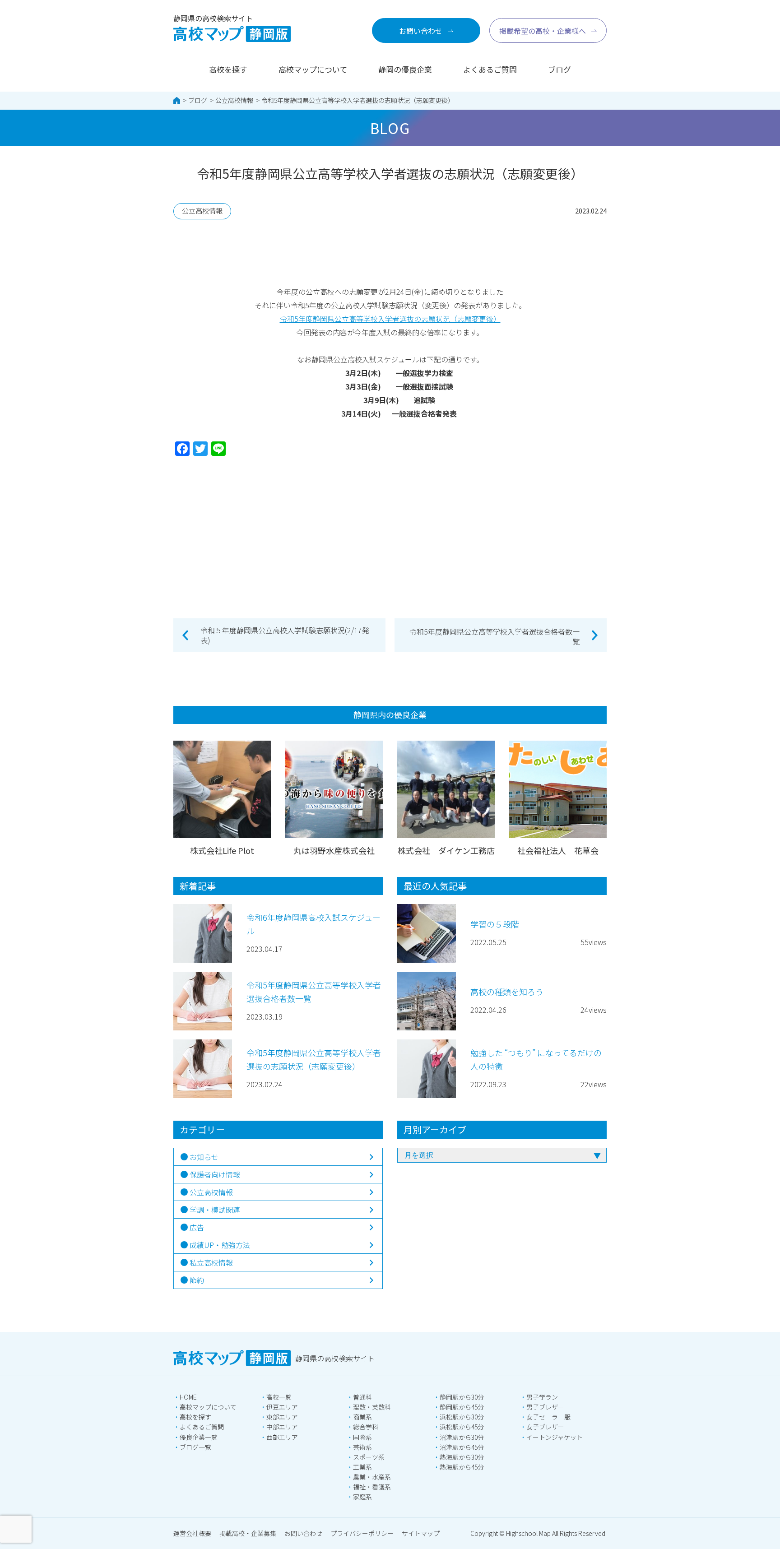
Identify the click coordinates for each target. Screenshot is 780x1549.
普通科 (362, 1396)
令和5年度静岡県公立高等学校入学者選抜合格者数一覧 (494, 636)
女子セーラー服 (548, 1416)
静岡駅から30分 (462, 1396)
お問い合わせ (303, 1533)
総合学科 (365, 1426)
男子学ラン (542, 1396)
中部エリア (282, 1426)
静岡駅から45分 (462, 1406)
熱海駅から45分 (462, 1466)
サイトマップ (421, 1533)
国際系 (362, 1437)
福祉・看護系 (372, 1486)
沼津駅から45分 (462, 1447)
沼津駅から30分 (462, 1437)
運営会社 (192, 1533)
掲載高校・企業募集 (247, 1533)
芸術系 (362, 1447)
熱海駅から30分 (462, 1456)
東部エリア (282, 1416)
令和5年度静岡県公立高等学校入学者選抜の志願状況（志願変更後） (357, 100)
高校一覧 (279, 1396)
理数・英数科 (372, 1406)
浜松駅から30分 (462, 1416)
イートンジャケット (554, 1437)
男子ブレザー (545, 1406)
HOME (188, 1396)
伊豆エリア (282, 1406)
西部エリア (282, 1437)
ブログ (559, 69)
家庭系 (362, 1496)
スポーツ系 (369, 1456)
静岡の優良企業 (405, 69)
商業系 (362, 1416)
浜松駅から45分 (462, 1426)
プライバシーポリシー (362, 1533)
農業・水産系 (372, 1476)
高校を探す (228, 69)
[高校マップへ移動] (176, 100)
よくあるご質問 (490, 69)
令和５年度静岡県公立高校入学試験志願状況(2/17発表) (284, 635)
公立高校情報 (234, 100)
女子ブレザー (545, 1426)
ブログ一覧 (195, 1447)
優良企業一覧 (199, 1437)
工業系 (362, 1466)
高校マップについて (313, 69)
